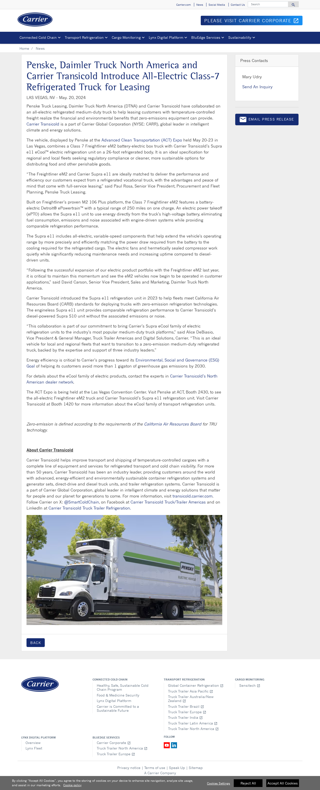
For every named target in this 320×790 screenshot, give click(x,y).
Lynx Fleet (34, 748)
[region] (160, 783)
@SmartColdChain (81, 502)
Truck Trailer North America (193, 728)
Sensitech (249, 685)
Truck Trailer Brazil (186, 706)
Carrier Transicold (42, 124)
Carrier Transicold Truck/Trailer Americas (168, 502)
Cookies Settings (218, 783)
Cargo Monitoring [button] (126, 37)
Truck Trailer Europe (187, 712)
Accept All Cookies (283, 783)
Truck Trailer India (185, 717)
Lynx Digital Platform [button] (166, 37)
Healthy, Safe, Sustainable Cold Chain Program (122, 687)
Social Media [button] (216, 4)
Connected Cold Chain (110, 679)
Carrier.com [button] (183, 4)
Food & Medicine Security (118, 695)
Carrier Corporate (114, 742)
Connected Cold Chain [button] (38, 37)
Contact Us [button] (238, 4)
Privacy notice (128, 768)
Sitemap (196, 768)
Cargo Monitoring (249, 679)
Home (24, 48)
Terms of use (154, 768)
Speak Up (177, 768)
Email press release (266, 120)
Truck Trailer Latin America (193, 723)
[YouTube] (167, 745)
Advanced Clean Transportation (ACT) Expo (142, 140)
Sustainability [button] (239, 37)
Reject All (248, 783)
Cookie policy (72, 785)
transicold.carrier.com (192, 496)
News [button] (199, 4)
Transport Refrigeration (184, 679)
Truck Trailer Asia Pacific (190, 691)
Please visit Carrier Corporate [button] (253, 21)
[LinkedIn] (174, 745)
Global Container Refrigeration (196, 685)
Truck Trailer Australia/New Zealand (191, 698)
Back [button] (35, 642)
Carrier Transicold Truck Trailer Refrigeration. (89, 508)
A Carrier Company (160, 773)
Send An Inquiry (257, 86)
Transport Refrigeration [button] (84, 37)
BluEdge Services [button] (205, 37)
